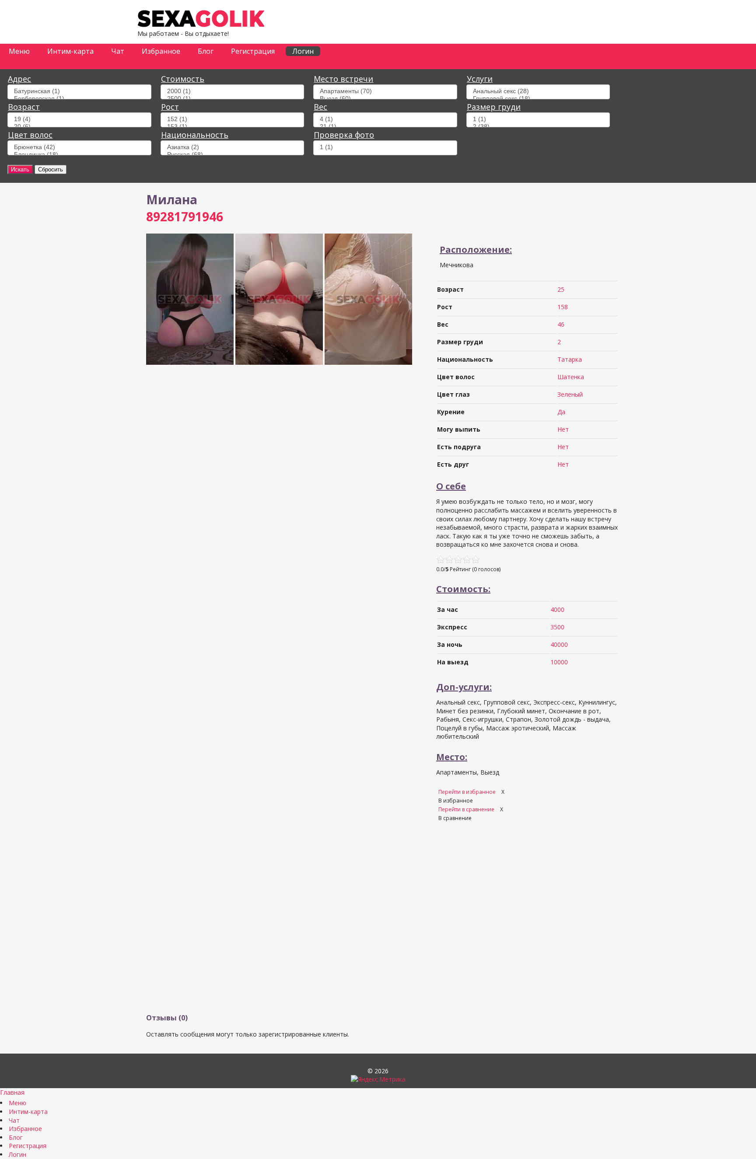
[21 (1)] (385, 126)
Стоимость (182, 78)
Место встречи (343, 78)
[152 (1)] (232, 119)
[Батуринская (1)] (79, 91)
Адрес (19, 78)
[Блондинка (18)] (79, 154)
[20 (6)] (79, 126)
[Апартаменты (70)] (385, 91)
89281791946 (184, 216)
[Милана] (190, 362)
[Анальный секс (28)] (538, 91)
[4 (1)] (385, 119)
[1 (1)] (538, 119)
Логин (303, 51)
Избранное (161, 51)
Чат (117, 51)
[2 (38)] (538, 126)
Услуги (480, 78)
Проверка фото (344, 134)
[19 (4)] (79, 119)
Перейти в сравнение (467, 809)
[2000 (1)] (232, 91)
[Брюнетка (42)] (79, 147)
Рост (170, 106)
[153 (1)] (232, 126)
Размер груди (494, 106)
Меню (19, 51)
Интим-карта (70, 51)
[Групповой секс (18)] (538, 98)
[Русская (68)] (232, 154)
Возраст (24, 106)
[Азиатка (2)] (232, 147)
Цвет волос (30, 134)
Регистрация (253, 51)
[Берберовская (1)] (79, 98)
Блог (206, 51)
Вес (320, 106)
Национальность (194, 134)
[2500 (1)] (232, 98)
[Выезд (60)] (385, 98)
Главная (12, 1092)
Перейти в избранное (467, 792)
